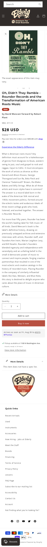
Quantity (5, 301)
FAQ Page (9, 480)
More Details (11, 294)
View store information (15, 350)
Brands (8, 451)
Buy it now (23, 323)
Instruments (11, 427)
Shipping (5, 134)
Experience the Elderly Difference (18, 147)
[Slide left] (18, 88)
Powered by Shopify (34, 542)
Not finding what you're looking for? (22, 510)
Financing (9, 457)
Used (7, 421)
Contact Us (10, 498)
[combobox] (23, 4)
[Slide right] (29, 88)
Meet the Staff (12, 445)
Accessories (10, 433)
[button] (3, 16)
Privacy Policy (11, 469)
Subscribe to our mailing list (18, 486)
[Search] (40, 4)
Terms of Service (13, 463)
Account (9, 504)
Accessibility (11, 492)
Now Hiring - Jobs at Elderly (18, 439)
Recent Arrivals (12, 415)
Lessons (9, 475)
